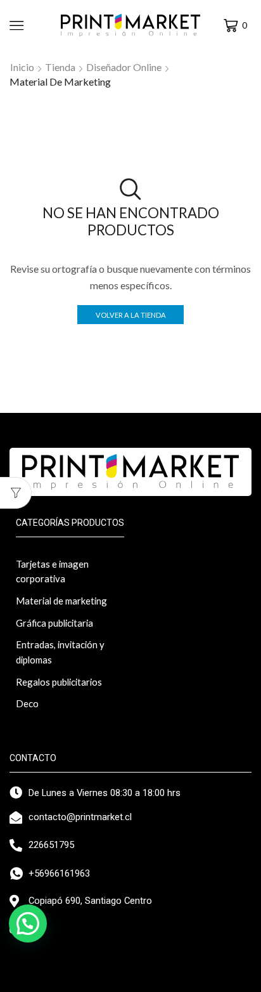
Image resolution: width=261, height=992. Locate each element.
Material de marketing (61, 600)
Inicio (22, 67)
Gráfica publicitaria (54, 623)
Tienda (60, 67)
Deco (27, 703)
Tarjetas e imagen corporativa (52, 571)
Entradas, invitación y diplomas (60, 652)
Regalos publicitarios (59, 682)
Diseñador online (124, 67)
